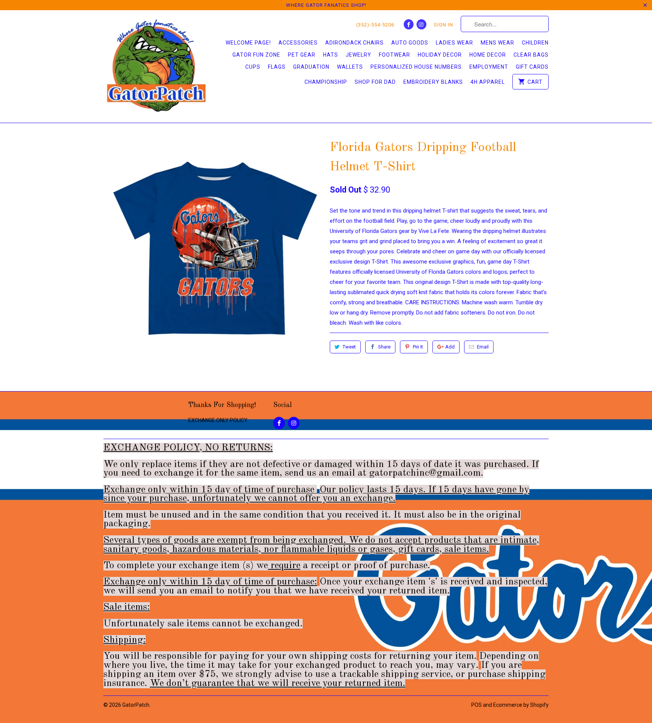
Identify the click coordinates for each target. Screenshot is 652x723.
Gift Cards (532, 67)
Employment (488, 67)
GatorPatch (135, 705)
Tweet (349, 347)
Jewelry (358, 55)
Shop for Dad (375, 82)
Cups (252, 67)
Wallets (350, 67)
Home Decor (487, 55)
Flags (277, 67)
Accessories (298, 43)
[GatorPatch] (156, 66)
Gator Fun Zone (256, 55)
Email (483, 347)
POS (476, 705)
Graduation (311, 67)
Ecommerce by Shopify (521, 705)
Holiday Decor (440, 55)
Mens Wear (497, 43)
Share (384, 347)
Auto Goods (409, 43)
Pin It (418, 347)
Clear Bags (531, 55)
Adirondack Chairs (354, 43)
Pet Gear (301, 55)
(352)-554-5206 (375, 25)
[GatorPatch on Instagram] (421, 24)
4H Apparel (488, 82)
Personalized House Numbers (416, 67)
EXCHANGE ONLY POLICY (218, 420)
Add (450, 347)
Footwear (394, 55)
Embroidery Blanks (433, 82)
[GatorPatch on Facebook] (409, 24)
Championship (325, 82)
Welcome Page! (248, 43)
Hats (330, 55)
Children (535, 43)
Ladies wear (454, 43)
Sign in (443, 25)
